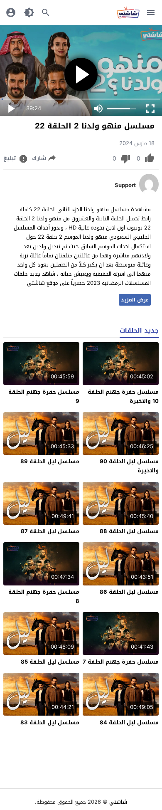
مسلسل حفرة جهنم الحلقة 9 (43, 396)
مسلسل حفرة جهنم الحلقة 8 (43, 596)
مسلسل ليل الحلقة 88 (129, 531)
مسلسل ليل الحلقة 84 (129, 722)
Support (125, 185)
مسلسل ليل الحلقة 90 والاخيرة (129, 466)
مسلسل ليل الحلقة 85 (50, 662)
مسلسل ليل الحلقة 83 (49, 722)
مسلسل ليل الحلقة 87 (50, 531)
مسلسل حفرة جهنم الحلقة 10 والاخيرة (123, 396)
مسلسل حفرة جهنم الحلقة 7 (121, 662)
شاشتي (118, 802)
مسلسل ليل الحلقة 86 (129, 592)
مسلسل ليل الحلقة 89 (49, 461)
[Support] (149, 193)
